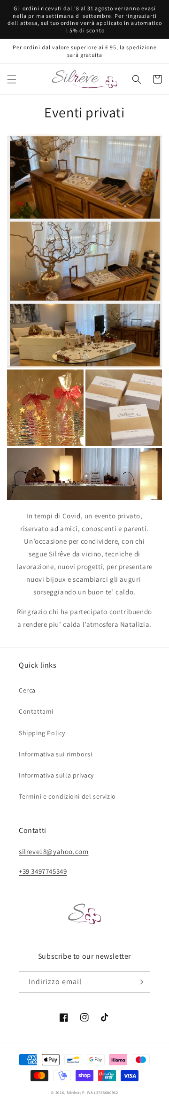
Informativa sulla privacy (56, 775)
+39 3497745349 (43, 871)
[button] (11, 79)
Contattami (36, 711)
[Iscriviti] (139, 982)
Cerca (27, 690)
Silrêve (73, 1092)
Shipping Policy (42, 733)
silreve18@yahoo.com (53, 851)
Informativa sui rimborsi (55, 754)
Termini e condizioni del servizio (67, 796)
